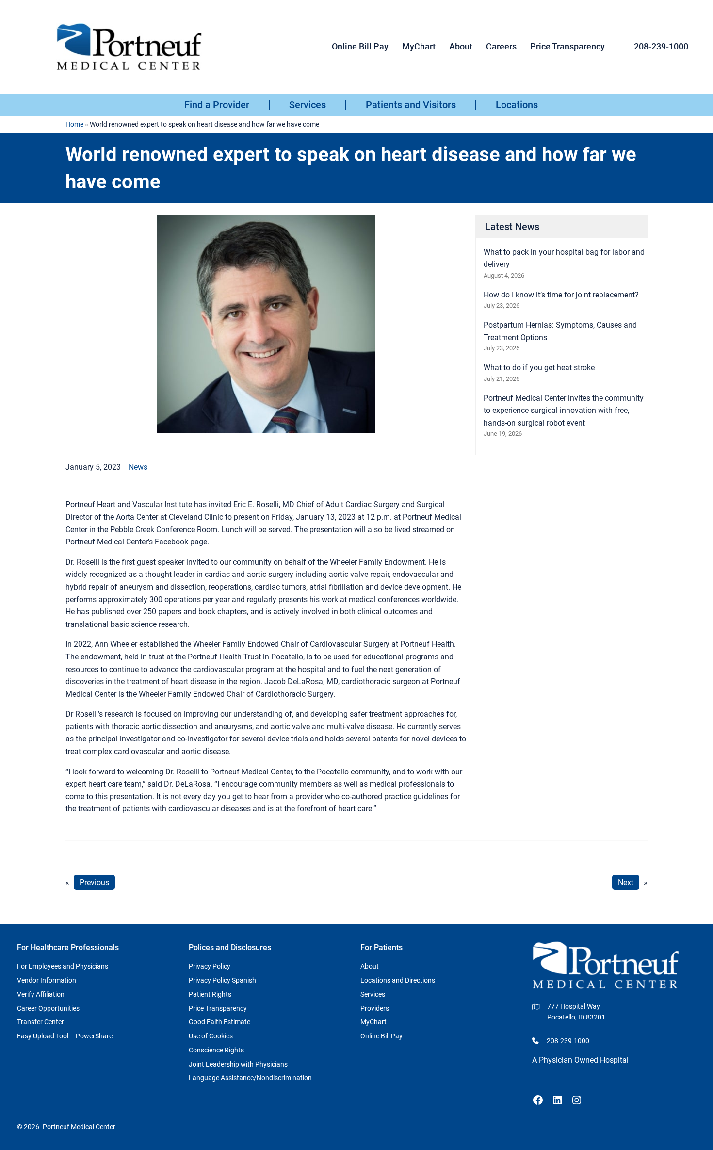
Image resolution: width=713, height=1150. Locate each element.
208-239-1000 (661, 46)
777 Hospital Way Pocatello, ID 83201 (576, 1011)
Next (625, 882)
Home (74, 124)
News (138, 467)
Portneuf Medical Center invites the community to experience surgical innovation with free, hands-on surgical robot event (564, 410)
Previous (94, 882)
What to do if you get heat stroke (539, 367)
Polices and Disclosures (230, 947)
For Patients (381, 947)
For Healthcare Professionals (68, 947)
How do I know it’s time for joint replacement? (561, 294)
